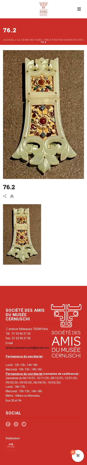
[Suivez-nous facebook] (8, 424)
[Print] (14, 196)
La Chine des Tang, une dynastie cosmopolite (49, 40)
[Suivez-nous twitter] (23, 424)
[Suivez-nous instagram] (16, 424)
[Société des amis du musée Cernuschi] (43, 9)
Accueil (8, 40)
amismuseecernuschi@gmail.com (27, 347)
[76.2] (43, 114)
